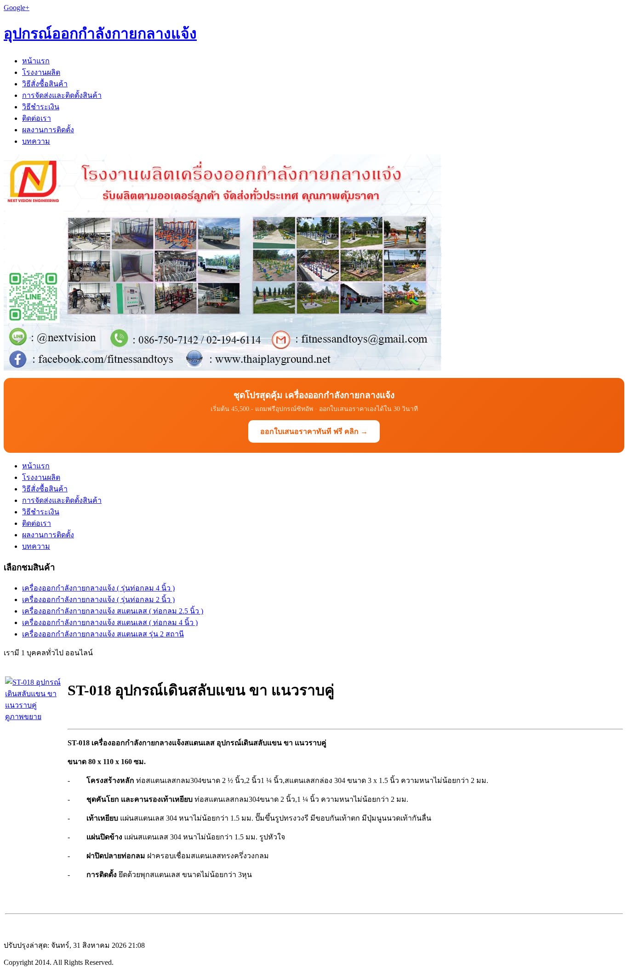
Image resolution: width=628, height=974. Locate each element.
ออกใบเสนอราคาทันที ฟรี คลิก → (314, 431)
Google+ (16, 7)
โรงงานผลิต (41, 72)
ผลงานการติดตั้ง (48, 130)
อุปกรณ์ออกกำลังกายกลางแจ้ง (100, 33)
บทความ (36, 141)
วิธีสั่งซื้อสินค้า (45, 84)
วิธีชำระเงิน (40, 107)
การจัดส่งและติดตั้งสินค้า (62, 95)
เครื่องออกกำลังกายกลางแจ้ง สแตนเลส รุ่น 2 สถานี (103, 634)
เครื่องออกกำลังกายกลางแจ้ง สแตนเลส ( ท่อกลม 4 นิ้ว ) (110, 622)
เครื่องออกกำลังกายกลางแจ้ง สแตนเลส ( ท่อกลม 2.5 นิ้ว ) (112, 611)
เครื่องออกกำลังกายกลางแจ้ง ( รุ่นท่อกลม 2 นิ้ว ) (98, 599)
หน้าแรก (36, 61)
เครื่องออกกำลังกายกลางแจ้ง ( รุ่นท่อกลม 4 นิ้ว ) (98, 588)
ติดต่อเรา (36, 118)
